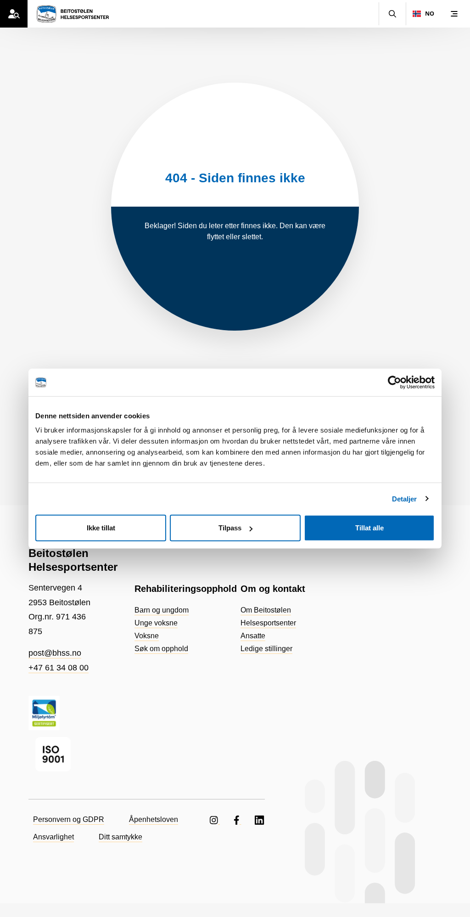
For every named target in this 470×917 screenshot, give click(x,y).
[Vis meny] (453, 13)
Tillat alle (369, 528)
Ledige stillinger (266, 649)
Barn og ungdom (161, 610)
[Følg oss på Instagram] (215, 819)
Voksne (146, 636)
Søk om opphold (161, 649)
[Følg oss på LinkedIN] (260, 819)
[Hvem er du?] (14, 14)
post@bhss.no (54, 653)
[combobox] (423, 14)
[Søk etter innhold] (392, 13)
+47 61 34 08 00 (58, 667)
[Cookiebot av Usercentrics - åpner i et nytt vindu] (394, 382)
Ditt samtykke (120, 837)
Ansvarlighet (53, 837)
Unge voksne (156, 623)
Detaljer (404, 498)
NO (429, 13)
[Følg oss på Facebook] (237, 819)
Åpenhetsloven (153, 819)
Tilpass (229, 528)
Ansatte (253, 636)
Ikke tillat (101, 528)
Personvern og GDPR (68, 819)
